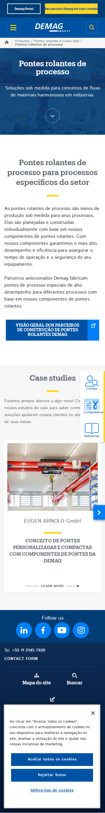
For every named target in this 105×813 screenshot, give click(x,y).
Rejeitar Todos (52, 775)
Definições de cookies (52, 790)
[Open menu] (13, 27)
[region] (52, 756)
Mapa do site (36, 683)
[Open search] (92, 27)
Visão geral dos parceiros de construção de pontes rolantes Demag (47, 330)
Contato (52, 706)
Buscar (75, 683)
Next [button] (99, 512)
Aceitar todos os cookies (52, 759)
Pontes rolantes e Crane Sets (56, 41)
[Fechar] (93, 713)
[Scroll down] (52, 116)
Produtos (22, 41)
